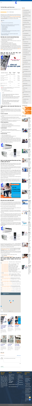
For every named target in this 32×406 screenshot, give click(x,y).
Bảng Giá (24, 58)
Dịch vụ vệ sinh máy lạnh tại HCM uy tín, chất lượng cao (27, 399)
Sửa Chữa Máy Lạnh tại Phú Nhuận (26, 24)
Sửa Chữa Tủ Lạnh (25, 41)
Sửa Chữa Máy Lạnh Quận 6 (27, 47)
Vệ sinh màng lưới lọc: (5, 27)
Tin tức (24, 28)
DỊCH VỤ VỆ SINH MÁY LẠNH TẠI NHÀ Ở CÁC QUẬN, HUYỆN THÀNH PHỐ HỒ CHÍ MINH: (9, 34)
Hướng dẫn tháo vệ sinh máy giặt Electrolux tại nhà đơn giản (28, 380)
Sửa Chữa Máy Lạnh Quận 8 (27, 54)
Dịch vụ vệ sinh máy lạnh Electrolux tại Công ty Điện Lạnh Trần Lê (11, 30)
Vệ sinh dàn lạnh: (4, 28)
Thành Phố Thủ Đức (25, 94)
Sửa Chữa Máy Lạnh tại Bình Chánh (27, 39)
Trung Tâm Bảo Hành (26, 10)
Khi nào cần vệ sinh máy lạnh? (6, 31)
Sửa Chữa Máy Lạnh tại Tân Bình (26, 72)
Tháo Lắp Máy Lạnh (25, 69)
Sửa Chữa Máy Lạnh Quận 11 (26, 76)
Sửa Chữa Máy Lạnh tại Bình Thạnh (27, 16)
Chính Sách (24, 78)
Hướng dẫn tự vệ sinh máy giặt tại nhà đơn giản (27, 395)
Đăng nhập (19, 355)
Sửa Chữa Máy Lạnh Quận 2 (27, 20)
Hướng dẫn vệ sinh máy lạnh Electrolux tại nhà (8, 25)
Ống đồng (24, 56)
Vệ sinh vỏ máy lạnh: (5, 26)
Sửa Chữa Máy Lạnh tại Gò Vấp (26, 64)
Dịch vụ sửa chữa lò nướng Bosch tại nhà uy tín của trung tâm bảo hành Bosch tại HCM (28, 390)
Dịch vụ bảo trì (25, 18)
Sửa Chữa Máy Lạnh (26, 45)
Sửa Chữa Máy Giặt (25, 33)
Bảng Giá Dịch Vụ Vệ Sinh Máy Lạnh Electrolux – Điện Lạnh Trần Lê (10, 24)
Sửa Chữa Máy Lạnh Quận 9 (27, 60)
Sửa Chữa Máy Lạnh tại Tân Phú (26, 86)
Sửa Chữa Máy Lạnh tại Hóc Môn (26, 92)
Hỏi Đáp (19, 374)
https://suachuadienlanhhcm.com (13, 386)
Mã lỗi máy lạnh (25, 83)
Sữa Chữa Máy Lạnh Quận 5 (27, 43)
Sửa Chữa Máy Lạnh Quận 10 (26, 67)
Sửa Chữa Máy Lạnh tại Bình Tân (27, 31)
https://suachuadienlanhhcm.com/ (8, 256)
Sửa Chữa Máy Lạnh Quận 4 (27, 35)
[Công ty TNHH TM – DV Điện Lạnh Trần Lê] (16, 2)
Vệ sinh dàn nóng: (4, 29)
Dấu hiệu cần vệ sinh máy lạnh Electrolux (7, 22)
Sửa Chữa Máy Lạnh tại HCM (27, 74)
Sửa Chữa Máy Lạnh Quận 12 (26, 81)
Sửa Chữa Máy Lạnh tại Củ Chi (26, 97)
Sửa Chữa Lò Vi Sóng (26, 22)
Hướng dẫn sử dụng (25, 99)
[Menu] (1, 2)
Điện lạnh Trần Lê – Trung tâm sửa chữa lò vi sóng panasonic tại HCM (28, 385)
